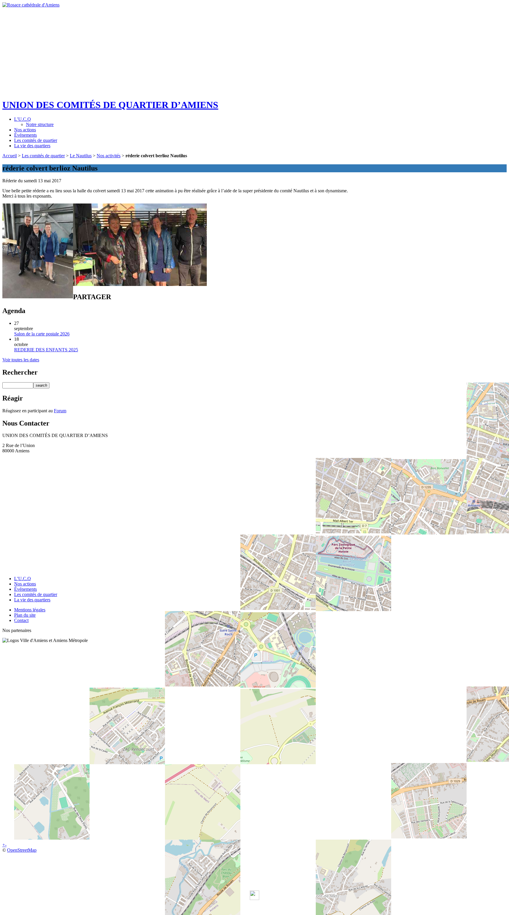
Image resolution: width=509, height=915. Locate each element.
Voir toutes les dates (20, 359)
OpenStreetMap (22, 850)
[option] (254, 46)
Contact (21, 620)
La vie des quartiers (32, 145)
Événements (25, 135)
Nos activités (108, 155)
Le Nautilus (81, 155)
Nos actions (25, 129)
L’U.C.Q (22, 119)
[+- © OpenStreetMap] (254, 512)
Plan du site (25, 615)
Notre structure (40, 124)
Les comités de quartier (35, 140)
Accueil (9, 155)
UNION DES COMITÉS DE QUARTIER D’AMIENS (110, 105)
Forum (60, 410)
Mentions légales (29, 609)
